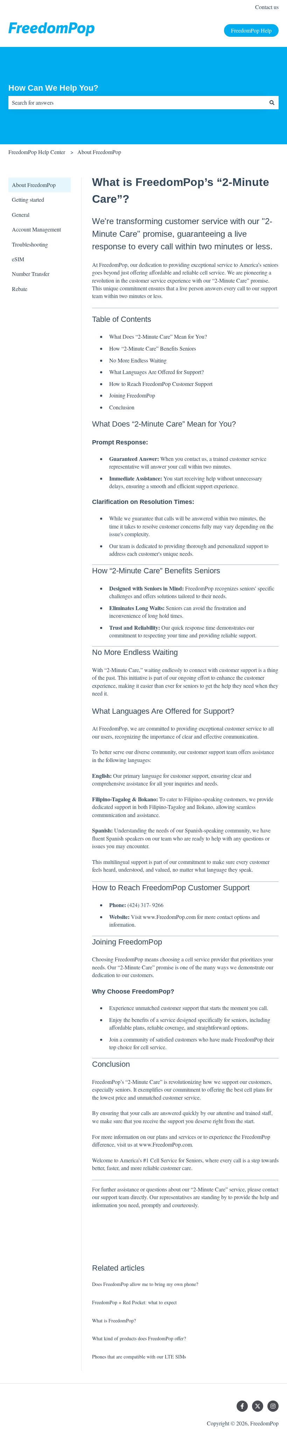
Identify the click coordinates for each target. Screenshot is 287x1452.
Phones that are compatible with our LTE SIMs (139, 1356)
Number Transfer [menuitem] (30, 273)
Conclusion (121, 407)
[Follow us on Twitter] (257, 1406)
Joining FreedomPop (132, 395)
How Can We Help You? (53, 87)
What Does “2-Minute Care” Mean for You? (158, 336)
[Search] (272, 102)
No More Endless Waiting (138, 360)
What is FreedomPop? (114, 1320)
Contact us (267, 7)
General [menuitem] (20, 214)
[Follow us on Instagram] (273, 1406)
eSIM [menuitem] (18, 259)
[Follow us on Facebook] (242, 1406)
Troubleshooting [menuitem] (30, 244)
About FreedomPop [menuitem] (34, 184)
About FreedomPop (99, 151)
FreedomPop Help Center (36, 151)
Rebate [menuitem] (19, 288)
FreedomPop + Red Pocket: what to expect (134, 1302)
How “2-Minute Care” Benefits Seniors (152, 348)
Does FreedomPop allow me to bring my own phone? (145, 1284)
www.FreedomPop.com (169, 916)
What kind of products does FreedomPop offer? (139, 1338)
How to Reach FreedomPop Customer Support (160, 383)
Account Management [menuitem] (36, 229)
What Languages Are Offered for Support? (156, 371)
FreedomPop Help (251, 30)
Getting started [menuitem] (28, 199)
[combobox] (136, 102)
